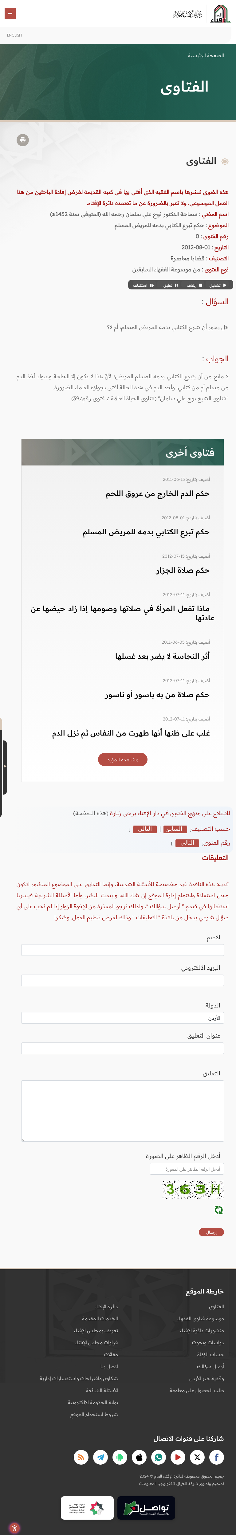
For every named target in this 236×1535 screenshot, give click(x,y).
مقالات (111, 1354)
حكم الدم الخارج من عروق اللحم (158, 493)
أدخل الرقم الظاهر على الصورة (183, 1156)
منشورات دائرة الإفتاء (202, 1330)
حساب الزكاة (210, 1354)
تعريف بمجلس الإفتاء (96, 1330)
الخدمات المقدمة (100, 1318)
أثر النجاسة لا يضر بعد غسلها (162, 656)
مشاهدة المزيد (122, 759)
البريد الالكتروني (200, 967)
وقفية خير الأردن (206, 1378)
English (14, 35)
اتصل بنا (109, 1366)
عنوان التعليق (203, 1035)
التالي (145, 829)
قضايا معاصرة (188, 258)
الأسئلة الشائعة (102, 1390)
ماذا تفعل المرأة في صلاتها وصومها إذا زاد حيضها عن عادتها (122, 613)
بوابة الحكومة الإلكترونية (93, 1402)
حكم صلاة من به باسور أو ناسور (157, 694)
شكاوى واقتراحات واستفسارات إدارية (79, 1378)
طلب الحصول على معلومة (197, 1390)
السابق (173, 829)
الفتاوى (216, 1306)
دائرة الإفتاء (106, 1306)
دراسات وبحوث (208, 1342)
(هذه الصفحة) (91, 813)
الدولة (213, 1005)
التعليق (211, 1073)
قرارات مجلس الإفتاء (96, 1342)
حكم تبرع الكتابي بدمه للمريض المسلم (146, 531)
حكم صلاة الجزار (183, 570)
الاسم (213, 937)
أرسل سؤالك (210, 1366)
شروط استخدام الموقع (94, 1414)
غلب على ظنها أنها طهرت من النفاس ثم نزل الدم (131, 732)
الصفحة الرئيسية (206, 55)
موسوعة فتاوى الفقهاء (200, 1318)
